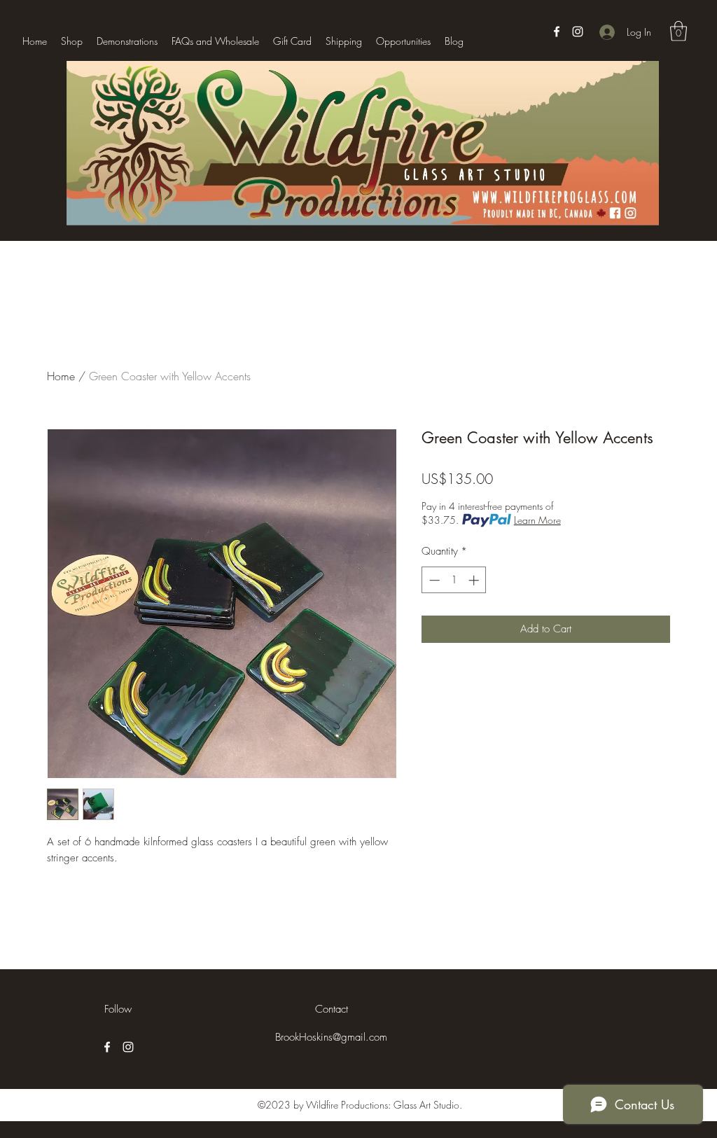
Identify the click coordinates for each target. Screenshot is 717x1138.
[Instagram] (578, 32)
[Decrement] (433, 580)
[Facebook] (557, 32)
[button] (678, 31)
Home (61, 376)
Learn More (537, 520)
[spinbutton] (454, 580)
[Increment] (475, 580)
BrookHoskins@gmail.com (331, 1037)
